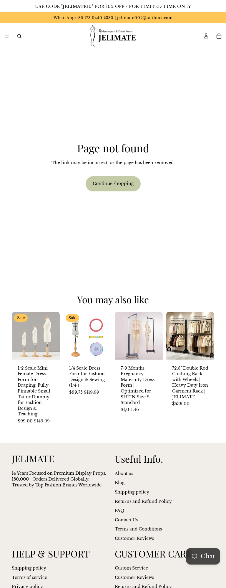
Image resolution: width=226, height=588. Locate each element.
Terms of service (29, 577)
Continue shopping (113, 183)
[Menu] (7, 36)
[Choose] (50, 350)
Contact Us (126, 520)
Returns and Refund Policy (143, 501)
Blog (119, 483)
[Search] (19, 36)
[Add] (102, 350)
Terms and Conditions (138, 529)
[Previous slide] (18, 335)
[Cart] (218, 36)
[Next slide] (53, 335)
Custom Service (131, 568)
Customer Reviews (134, 538)
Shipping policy (132, 492)
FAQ (119, 510)
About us (124, 473)
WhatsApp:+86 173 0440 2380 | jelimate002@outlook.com (113, 18)
